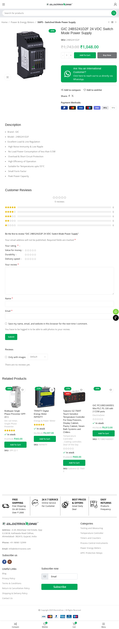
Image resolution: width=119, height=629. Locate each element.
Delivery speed (12, 259)
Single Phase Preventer (10, 425)
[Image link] (20, 523)
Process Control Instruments (94, 543)
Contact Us (7, 598)
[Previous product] (109, 22)
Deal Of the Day (70, 444)
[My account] (115, 4)
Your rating (12, 246)
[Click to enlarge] (7, 77)
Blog (4, 573)
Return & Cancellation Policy (16, 588)
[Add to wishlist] (22, 389)
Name (9, 298)
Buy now (107, 55)
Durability (10, 254)
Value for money (13, 250)
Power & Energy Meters (22, 22)
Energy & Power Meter (44, 420)
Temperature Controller (69, 437)
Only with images (17, 357)
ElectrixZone (98, 415)
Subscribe (59, 587)
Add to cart (85, 55)
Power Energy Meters (90, 548)
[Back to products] (112, 22)
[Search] (113, 13)
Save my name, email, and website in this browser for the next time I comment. (48, 323)
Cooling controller (72, 441)
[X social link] (72, 96)
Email (8, 310)
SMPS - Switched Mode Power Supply (56, 22)
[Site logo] (59, 4)
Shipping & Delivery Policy (14, 593)
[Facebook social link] (69, 96)
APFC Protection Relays (91, 553)
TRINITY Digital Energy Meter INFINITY (41, 414)
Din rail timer (10, 420)
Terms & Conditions (11, 583)
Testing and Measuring (91, 528)
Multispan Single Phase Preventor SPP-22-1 (15, 414)
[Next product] (116, 22)
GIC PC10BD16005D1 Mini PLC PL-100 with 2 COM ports (103, 408)
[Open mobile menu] (4, 4)
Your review (12, 264)
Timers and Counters (90, 538)
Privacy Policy (8, 578)
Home (4, 22)
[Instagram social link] (9, 562)
